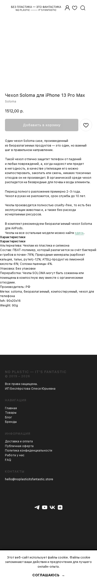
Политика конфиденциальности (28, 450)
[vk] (52, 507)
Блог (8, 417)
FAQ (8, 460)
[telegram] (37, 507)
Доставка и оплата (19, 441)
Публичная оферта (19, 446)
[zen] (60, 507)
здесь (79, 233)
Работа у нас (14, 455)
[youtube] (45, 507)
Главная (11, 408)
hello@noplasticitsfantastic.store (29, 479)
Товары (10, 412)
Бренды (11, 422)
